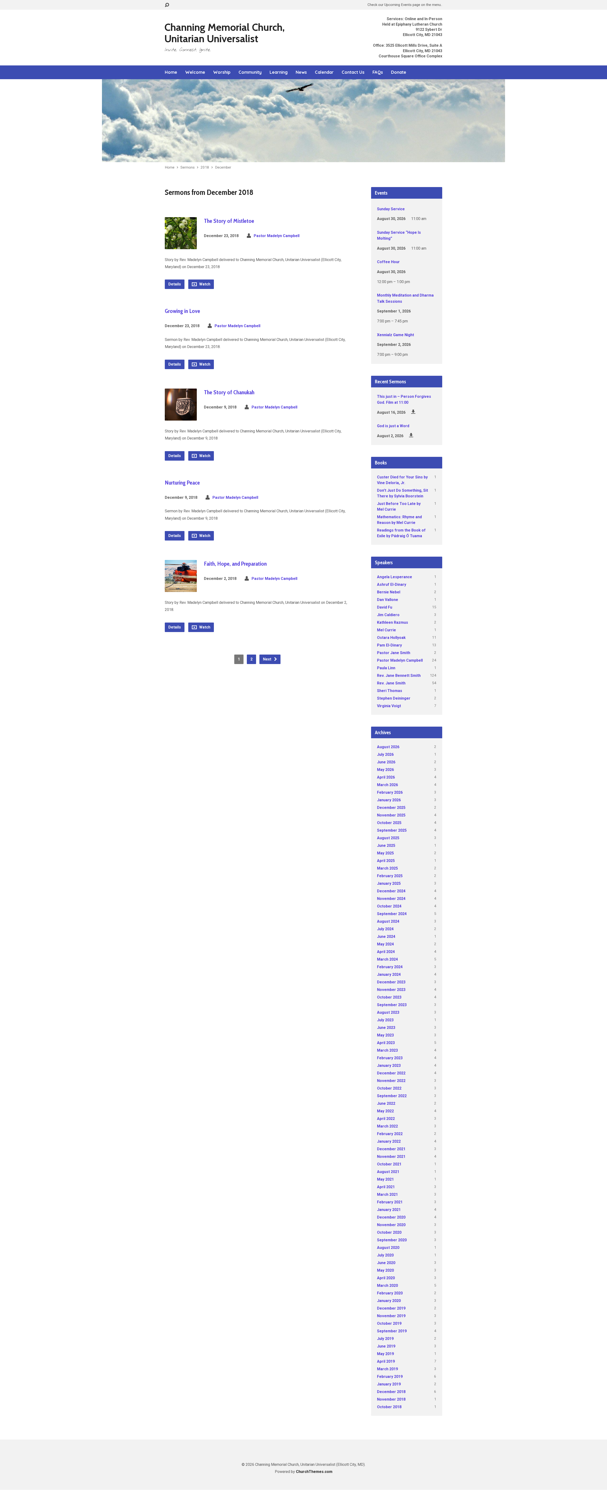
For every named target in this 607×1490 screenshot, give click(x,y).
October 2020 (389, 1232)
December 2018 (391, 1391)
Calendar (324, 72)
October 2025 (389, 823)
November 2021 (391, 1156)
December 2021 (391, 1149)
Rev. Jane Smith (391, 683)
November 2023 (391, 989)
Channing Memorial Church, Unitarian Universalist (224, 33)
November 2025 (391, 815)
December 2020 (391, 1217)
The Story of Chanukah (229, 392)
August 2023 (388, 1012)
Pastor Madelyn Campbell (276, 236)
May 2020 (385, 1270)
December (223, 167)
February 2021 (390, 1202)
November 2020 (391, 1225)
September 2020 (392, 1240)
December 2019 (391, 1308)
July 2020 (385, 1255)
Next (267, 659)
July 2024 (385, 929)
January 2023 (389, 1065)
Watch (204, 284)
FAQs (377, 72)
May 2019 (385, 1354)
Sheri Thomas (389, 690)
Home (171, 72)
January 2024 (389, 974)
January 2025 (389, 883)
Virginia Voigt (389, 706)
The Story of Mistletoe (229, 220)
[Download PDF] (413, 411)
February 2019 (390, 1376)
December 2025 (391, 807)
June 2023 (386, 1027)
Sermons (187, 167)
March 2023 (387, 1050)
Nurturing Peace (182, 482)
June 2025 (386, 845)
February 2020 (390, 1293)
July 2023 (385, 1020)
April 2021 (386, 1187)
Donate (398, 72)
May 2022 (385, 1111)
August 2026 (388, 747)
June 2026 (386, 762)
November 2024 (391, 898)
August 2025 (388, 838)
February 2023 (390, 1058)
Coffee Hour (388, 262)
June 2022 (386, 1103)
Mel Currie (386, 630)
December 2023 (391, 982)
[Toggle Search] (167, 5)
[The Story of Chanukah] (181, 416)
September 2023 (392, 1005)
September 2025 (392, 830)
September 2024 (392, 914)
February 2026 (390, 792)
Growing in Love (182, 310)
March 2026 (387, 785)
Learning (279, 72)
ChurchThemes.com (314, 1471)
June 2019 (386, 1346)
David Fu (384, 607)
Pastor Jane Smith (393, 653)
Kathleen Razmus (392, 622)
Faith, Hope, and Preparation (235, 563)
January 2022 (389, 1141)
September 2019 (392, 1331)
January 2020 (389, 1300)
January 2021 (389, 1209)
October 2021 (389, 1164)
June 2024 (386, 936)
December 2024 (391, 891)
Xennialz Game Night (395, 335)
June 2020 (386, 1263)
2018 (205, 167)
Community (250, 72)
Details (174, 284)
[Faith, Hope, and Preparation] (181, 588)
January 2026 (389, 800)
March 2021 (387, 1194)
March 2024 (387, 959)
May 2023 (385, 1035)
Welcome (195, 72)
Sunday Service (391, 209)
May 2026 (385, 769)
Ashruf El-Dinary (391, 584)
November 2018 (391, 1399)
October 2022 (389, 1088)
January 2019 (389, 1384)
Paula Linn (386, 668)
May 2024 (385, 944)
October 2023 (389, 997)
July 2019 (385, 1338)
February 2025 (390, 876)
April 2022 (386, 1118)
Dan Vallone (387, 599)
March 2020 (387, 1285)
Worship (221, 72)
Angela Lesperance (394, 577)
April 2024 (386, 951)
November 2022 (391, 1080)
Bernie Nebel (388, 592)
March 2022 (387, 1126)
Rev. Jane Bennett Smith (399, 675)
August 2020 (388, 1247)
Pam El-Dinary (389, 645)
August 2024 (388, 921)
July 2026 (385, 754)
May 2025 (385, 853)
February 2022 (390, 1134)
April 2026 (386, 777)
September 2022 (392, 1096)
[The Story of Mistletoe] (181, 245)
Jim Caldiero (388, 615)
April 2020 (386, 1278)
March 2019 (387, 1369)
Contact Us (353, 72)
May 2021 (385, 1179)
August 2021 (388, 1171)
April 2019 (386, 1361)
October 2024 (389, 906)
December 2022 (391, 1073)
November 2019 (391, 1316)
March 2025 (387, 868)
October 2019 (389, 1323)
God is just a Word (393, 426)
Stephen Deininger (393, 698)
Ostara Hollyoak (391, 637)
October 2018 (389, 1407)
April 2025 (386, 860)
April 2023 (386, 1043)
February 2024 (390, 967)
